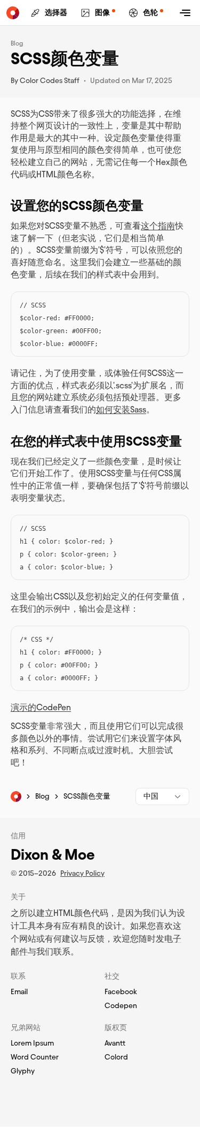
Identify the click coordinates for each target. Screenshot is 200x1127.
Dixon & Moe (53, 854)
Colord (116, 1057)
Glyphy (23, 1071)
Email (19, 992)
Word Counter (35, 1057)
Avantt (115, 1043)
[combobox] (162, 796)
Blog (17, 43)
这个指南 (158, 225)
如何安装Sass (121, 409)
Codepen (121, 1006)
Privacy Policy (82, 873)
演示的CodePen (41, 707)
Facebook (121, 992)
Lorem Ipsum (32, 1043)
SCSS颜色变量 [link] (86, 796)
